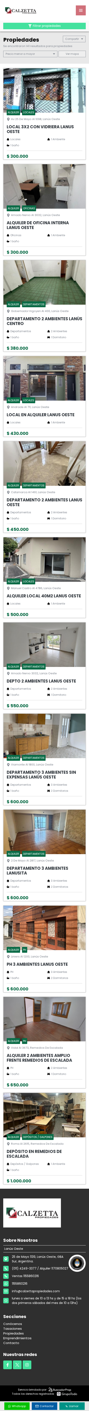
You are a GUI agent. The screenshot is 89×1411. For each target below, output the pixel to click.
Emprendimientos (17, 1338)
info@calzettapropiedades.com (36, 1291)
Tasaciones (12, 1328)
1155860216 (19, 1283)
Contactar (47, 1406)
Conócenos (12, 1324)
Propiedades (13, 1333)
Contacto (11, 1343)
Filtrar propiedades (47, 26)
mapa (74, 54)
